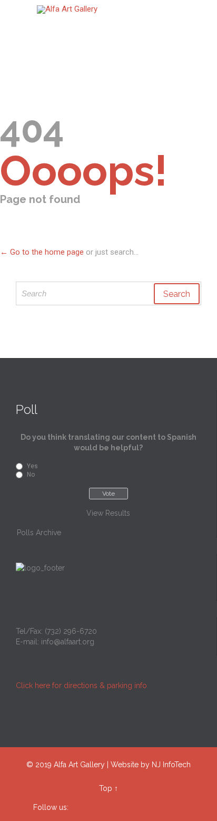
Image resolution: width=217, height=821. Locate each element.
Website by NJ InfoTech (151, 764)
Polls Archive (39, 532)
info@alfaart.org (67, 642)
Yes (32, 466)
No (31, 474)
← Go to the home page (42, 252)
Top (105, 788)
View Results (108, 513)
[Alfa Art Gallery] (115, 9)
